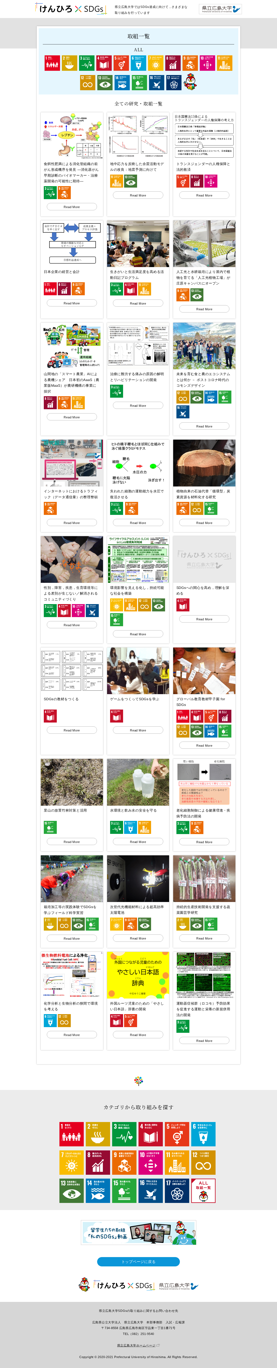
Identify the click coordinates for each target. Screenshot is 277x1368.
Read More (72, 207)
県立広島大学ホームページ (136, 1345)
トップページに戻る (138, 1262)
